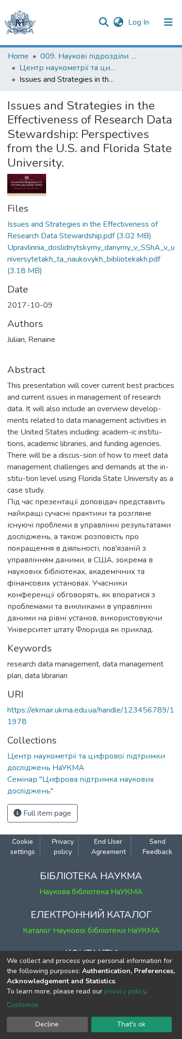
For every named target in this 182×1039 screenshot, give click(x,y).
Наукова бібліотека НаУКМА (91, 891)
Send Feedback (157, 846)
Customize (22, 1004)
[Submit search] (103, 22)
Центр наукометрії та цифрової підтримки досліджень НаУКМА (67, 67)
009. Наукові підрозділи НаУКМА (88, 56)
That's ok (131, 1024)
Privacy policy (63, 846)
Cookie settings (22, 846)
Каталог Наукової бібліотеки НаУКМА (91, 930)
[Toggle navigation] (168, 22)
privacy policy (125, 991)
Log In (139, 22)
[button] (118, 22)
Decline (47, 1024)
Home (18, 56)
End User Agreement (108, 846)
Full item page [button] (46, 813)
